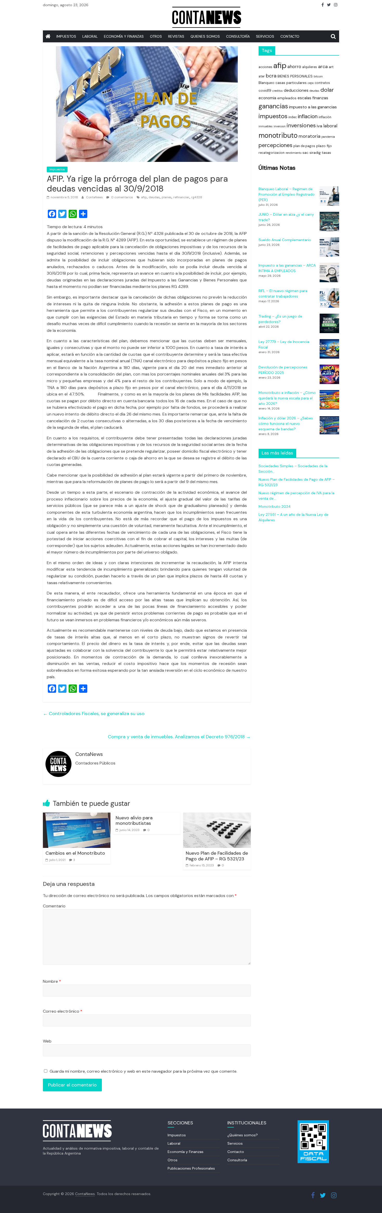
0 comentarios (121, 197)
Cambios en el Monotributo (75, 853)
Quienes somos (205, 36)
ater (262, 76)
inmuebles (266, 126)
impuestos (273, 116)
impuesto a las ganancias (313, 107)
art (331, 66)
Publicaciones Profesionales (191, 1168)
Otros (156, 36)
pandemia (328, 137)
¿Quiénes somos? (242, 1135)
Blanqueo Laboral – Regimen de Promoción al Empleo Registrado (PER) (287, 194)
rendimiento (293, 153)
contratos (322, 83)
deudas (154, 197)
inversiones (301, 125)
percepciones (275, 145)
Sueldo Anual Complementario (285, 240)
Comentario (54, 906)
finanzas (320, 98)
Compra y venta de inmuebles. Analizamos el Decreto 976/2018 (179, 737)
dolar (327, 90)
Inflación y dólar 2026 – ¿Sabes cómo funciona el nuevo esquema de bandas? (286, 423)
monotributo (278, 135)
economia (267, 98)
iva (319, 126)
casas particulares (291, 82)
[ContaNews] (48, 36)
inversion (280, 126)
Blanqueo (266, 82)
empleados (287, 98)
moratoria (309, 136)
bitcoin (318, 76)
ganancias (273, 106)
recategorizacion (272, 153)
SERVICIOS (265, 36)
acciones (265, 67)
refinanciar (181, 197)
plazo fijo (324, 145)
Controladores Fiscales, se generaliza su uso (93, 713)
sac (305, 152)
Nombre (52, 981)
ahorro (294, 66)
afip (144, 197)
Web (47, 1041)
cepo (311, 83)
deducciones (296, 90)
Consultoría (238, 36)
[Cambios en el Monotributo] (76, 816)
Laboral (90, 36)
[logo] (77, 1122)
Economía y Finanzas (124, 36)
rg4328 (196, 197)
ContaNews (95, 197)
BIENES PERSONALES (295, 76)
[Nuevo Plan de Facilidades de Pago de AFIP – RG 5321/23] (217, 816)
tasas (326, 152)
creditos (277, 91)
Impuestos (57, 169)
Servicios (235, 1143)
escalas (304, 98)
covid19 (265, 90)
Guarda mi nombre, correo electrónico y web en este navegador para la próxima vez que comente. (143, 1071)
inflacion (308, 116)
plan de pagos (304, 146)
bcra (271, 75)
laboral (330, 126)
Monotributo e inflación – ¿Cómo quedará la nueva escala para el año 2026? (287, 398)
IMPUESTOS (66, 36)
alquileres (309, 67)
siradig (315, 152)
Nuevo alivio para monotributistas (134, 821)
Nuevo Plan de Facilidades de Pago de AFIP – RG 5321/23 (217, 856)
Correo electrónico (62, 1011)
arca (323, 66)
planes (167, 197)
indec (292, 117)
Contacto (289, 36)
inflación (325, 117)
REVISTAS (176, 36)
